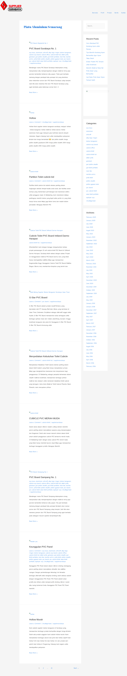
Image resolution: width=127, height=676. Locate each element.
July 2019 (89, 297)
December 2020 (91, 280)
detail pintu (65, 55)
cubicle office (45, 55)
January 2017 (90, 330)
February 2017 (91, 326)
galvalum (32, 57)
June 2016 (89, 353)
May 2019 (89, 300)
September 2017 (91, 313)
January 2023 (90, 237)
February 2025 (91, 217)
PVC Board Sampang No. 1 (42, 477)
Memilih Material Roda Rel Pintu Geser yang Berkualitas (94, 71)
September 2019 (91, 293)
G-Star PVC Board (38, 297)
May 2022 (89, 254)
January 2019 (90, 303)
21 (51, 668)
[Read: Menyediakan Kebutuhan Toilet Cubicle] (46, 351)
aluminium (39, 52)
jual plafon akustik (41, 57)
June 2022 (89, 250)
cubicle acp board (35, 55)
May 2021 (89, 273)
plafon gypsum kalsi (57, 59)
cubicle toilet (46, 422)
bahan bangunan (65, 52)
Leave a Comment (34, 122)
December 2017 (91, 310)
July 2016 (89, 350)
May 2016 (89, 356)
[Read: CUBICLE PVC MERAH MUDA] (33, 413)
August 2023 (90, 230)
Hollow (32, 118)
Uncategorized (66, 61)
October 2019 (90, 290)
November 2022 (91, 240)
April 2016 (89, 360)
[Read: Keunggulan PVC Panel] (33, 541)
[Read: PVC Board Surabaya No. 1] (38, 43)
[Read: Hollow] (31, 113)
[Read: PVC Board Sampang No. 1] (38, 472)
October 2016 (90, 340)
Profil (102, 13)
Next (76, 668)
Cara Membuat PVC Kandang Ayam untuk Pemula (93, 46)
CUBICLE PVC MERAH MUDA (44, 418)
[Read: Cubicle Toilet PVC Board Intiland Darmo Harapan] (46, 230)
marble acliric (49, 557)
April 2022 (89, 257)
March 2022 (90, 260)
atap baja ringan (54, 52)
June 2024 (89, 227)
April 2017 (89, 320)
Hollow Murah (36, 619)
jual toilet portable (53, 57)
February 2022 (91, 263)
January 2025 (90, 220)
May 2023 (89, 234)
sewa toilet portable (46, 61)
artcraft (45, 52)
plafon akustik (45, 59)
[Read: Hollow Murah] (31, 614)
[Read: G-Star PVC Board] (49, 292)
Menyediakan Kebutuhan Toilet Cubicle (48, 356)
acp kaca (32, 52)
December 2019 (91, 287)
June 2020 (89, 283)
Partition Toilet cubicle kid (41, 177)
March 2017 (90, 323)
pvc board (67, 59)
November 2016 (91, 336)
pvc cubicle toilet (34, 61)
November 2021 (91, 267)
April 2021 (89, 277)
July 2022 (89, 247)
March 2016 (90, 363)
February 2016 (91, 366)
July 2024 (89, 224)
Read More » (33, 92)
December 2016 (91, 333)
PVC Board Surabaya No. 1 (42, 48)
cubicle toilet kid (56, 55)
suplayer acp (57, 61)
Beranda (95, 13)
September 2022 (91, 244)
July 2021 (89, 270)
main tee (62, 57)
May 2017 (89, 316)
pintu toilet (37, 59)
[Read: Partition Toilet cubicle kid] (33, 171)
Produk (109, 13)
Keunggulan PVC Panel (41, 547)
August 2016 (90, 346)
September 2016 (91, 343)
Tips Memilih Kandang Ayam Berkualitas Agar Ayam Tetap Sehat (95, 55)
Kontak (123, 13)
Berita (116, 13)
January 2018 (90, 307)
